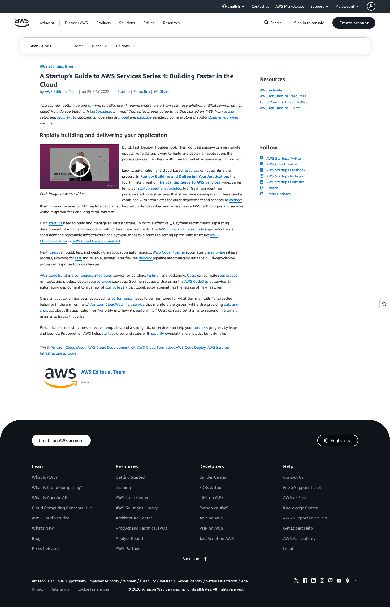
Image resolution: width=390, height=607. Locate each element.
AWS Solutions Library (137, 507)
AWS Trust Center (132, 497)
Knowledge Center (300, 507)
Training (123, 487)
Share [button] (164, 91)
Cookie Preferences (93, 589)
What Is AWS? (45, 477)
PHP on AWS (211, 528)
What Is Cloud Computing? (57, 487)
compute (113, 287)
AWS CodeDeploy (198, 281)
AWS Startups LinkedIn (284, 182)
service (139, 304)
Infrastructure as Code (58, 353)
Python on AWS (213, 507)
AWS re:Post (294, 497)
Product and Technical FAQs (141, 528)
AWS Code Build (53, 275)
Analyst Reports (130, 538)
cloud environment (223, 117)
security (64, 117)
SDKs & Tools (211, 487)
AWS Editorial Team (61, 91)
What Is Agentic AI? (50, 497)
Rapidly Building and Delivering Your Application (184, 176)
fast (78, 258)
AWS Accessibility (299, 538)
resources (192, 170)
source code (228, 275)
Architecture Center (134, 518)
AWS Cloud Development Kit (96, 241)
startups (56, 223)
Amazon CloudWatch (107, 304)
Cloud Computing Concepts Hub (62, 507)
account (230, 111)
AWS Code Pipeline (169, 252)
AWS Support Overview (305, 518)
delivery (146, 258)
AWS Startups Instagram (285, 176)
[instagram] (322, 581)
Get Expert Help (298, 528)
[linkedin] (313, 581)
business (201, 327)
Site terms (60, 589)
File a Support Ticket (302, 487)
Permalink (141, 91)
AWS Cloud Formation (155, 347)
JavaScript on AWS (216, 538)
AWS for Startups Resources (283, 96)
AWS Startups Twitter (283, 158)
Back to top (192, 558)
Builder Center (212, 477)
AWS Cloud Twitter (281, 164)
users (54, 252)
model (124, 117)
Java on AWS (211, 518)
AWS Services (218, 347)
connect (235, 200)
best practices (101, 111)
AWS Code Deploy (191, 347)
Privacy (38, 589)
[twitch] (330, 581)
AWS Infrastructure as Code (182, 229)
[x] (296, 581)
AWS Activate (271, 90)
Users (192, 275)
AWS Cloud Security (50, 518)
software (218, 252)
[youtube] (339, 581)
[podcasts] (347, 581)
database (145, 117)
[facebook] (305, 581)
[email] (356, 581)
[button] (76, 23)
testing (153, 275)
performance (122, 298)
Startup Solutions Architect (160, 188)
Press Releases (45, 548)
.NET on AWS (211, 497)
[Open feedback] (384, 303)
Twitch (271, 188)
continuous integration (94, 275)
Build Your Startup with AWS (284, 102)
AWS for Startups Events (280, 108)
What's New (43, 528)
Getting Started (130, 477)
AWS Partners (128, 548)
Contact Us (293, 477)
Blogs (37, 538)
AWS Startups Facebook (284, 170)
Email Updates (277, 193)
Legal (288, 548)
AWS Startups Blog (56, 66)
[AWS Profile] (371, 6)
